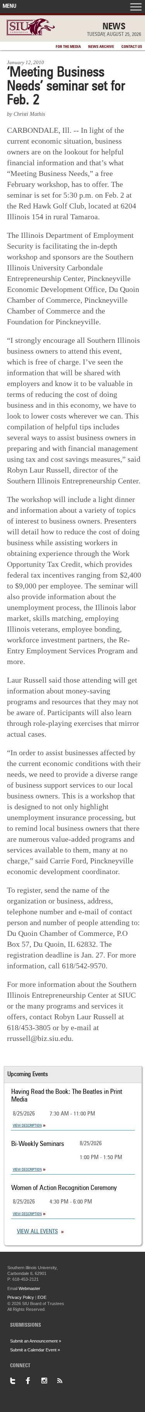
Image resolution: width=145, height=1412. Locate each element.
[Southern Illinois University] (31, 33)
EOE (42, 1297)
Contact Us (131, 47)
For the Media (68, 47)
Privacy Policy (20, 1297)
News (114, 27)
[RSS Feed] (64, 1380)
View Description (27, 1125)
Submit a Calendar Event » (35, 1350)
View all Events (37, 1232)
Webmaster (29, 1288)
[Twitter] (18, 1380)
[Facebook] (33, 1380)
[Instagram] (48, 1380)
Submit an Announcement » (35, 1341)
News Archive (101, 47)
